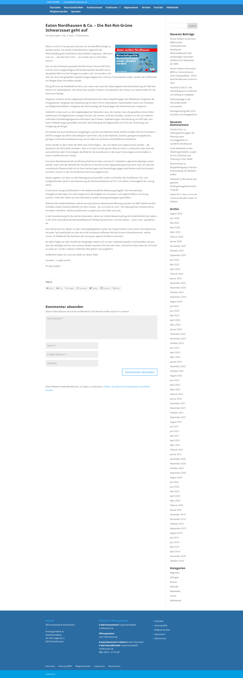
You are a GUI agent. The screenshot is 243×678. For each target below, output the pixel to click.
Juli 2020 (174, 482)
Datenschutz (160, 638)
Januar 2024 (176, 329)
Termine (146, 7)
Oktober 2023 (177, 343)
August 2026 (176, 213)
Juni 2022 (174, 380)
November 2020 (178, 463)
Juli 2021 (174, 426)
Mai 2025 (174, 264)
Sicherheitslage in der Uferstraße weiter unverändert (180, 103)
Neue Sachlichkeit (73, 7)
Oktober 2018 (177, 560)
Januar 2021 (176, 454)
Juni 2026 (174, 218)
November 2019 (178, 519)
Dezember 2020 (178, 458)
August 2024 (176, 301)
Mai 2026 (174, 222)
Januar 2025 (176, 278)
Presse (173, 595)
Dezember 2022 (178, 366)
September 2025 (178, 255)
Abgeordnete (131, 7)
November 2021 (178, 408)
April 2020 (175, 496)
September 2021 (178, 417)
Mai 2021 (174, 435)
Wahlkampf (175, 600)
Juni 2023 (174, 347)
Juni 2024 (174, 310)
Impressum (159, 634)
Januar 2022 (176, 398)
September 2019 (178, 528)
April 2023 (175, 352)
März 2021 (175, 445)
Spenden (76, 12)
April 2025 (175, 269)
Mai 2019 (174, 546)
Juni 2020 (174, 486)
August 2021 (176, 421)
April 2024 (175, 320)
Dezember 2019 (178, 514)
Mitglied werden (59, 12)
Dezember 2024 (178, 283)
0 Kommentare (82, 35)
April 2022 (175, 384)
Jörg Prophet (54, 35)
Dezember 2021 (178, 403)
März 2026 (175, 232)
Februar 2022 (176, 394)
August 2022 (176, 375)
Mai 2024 (174, 315)
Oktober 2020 (177, 468)
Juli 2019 (174, 537)
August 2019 (176, 533)
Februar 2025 (176, 273)
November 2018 (178, 556)
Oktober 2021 (177, 412)
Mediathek (172, 7)
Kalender (174, 586)
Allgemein (175, 572)
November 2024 (178, 287)
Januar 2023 (176, 361)
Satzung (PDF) (160, 625)
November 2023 (178, 338)
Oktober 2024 (177, 292)
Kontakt (158, 7)
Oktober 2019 (177, 523)
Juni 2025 (174, 259)
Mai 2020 (174, 491)
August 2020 (176, 477)
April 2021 (175, 440)
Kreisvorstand (94, 7)
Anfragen (174, 577)
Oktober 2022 (177, 371)
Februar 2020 (176, 505)
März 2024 (175, 324)
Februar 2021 (176, 449)
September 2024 (178, 296)
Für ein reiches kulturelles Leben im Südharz (183, 198)
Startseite (55, 7)
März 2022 (175, 389)
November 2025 (178, 246)
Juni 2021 (174, 431)
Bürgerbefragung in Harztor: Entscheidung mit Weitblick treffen (183, 171)
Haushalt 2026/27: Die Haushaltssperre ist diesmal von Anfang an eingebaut (183, 91)
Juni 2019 (174, 542)
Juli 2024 (174, 306)
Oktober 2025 (177, 250)
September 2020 (178, 472)
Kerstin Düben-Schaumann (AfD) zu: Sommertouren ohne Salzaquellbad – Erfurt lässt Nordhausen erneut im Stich (183, 75)
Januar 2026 (176, 241)
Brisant (173, 582)
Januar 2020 (176, 509)
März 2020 (175, 500)
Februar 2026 (176, 236)
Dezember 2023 (178, 333)
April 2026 (175, 227)
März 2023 (175, 357)
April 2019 (175, 551)
